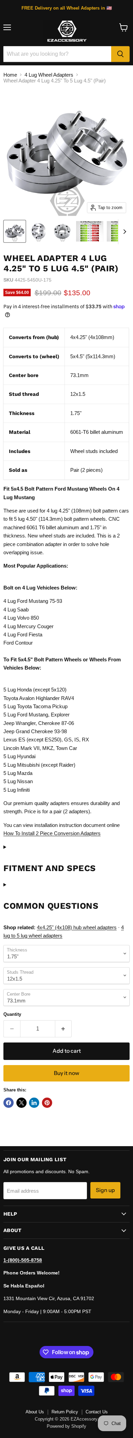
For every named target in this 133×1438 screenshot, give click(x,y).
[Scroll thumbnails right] (123, 232)
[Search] (120, 54)
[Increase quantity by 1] (63, 1028)
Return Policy (64, 1411)
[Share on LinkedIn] (34, 1103)
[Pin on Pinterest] (47, 1103)
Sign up (105, 1190)
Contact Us (97, 1411)
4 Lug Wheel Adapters (49, 75)
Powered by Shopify (66, 1426)
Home (10, 75)
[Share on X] (21, 1103)
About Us (35, 1411)
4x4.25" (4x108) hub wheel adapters (77, 927)
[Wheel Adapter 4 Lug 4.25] (15, 231)
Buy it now (66, 1073)
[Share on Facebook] (8, 1103)
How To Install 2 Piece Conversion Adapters (52, 833)
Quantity (12, 1014)
